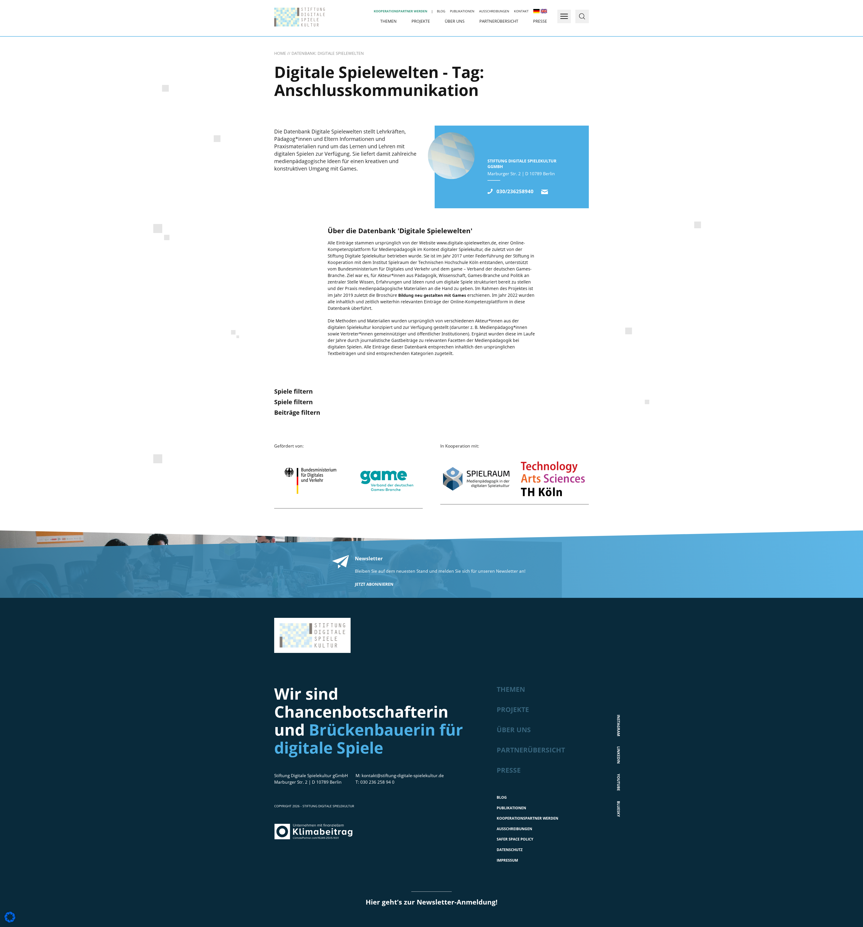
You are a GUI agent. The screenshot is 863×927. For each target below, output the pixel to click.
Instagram (618, 725)
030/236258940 (515, 191)
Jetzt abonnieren (374, 584)
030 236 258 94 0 (377, 782)
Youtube (618, 782)
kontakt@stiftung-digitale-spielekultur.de (544, 192)
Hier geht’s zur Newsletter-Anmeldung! (432, 902)
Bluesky (618, 809)
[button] (10, 917)
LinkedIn (618, 754)
